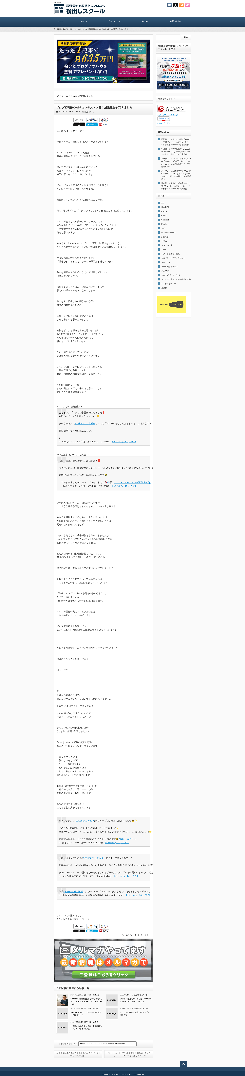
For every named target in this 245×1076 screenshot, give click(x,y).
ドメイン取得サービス (170, 254)
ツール (164, 250)
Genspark (165, 220)
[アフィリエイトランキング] (171, 112)
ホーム (61, 21)
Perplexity (165, 224)
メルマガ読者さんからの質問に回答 (176, 279)
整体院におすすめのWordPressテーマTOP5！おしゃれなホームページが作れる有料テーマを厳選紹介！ (176, 186)
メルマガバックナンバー (133, 935)
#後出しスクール (127, 839)
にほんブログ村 (163, 123)
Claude (164, 211)
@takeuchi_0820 (85, 423)
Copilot (164, 216)
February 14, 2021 (126, 876)
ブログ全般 (166, 262)
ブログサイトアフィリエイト (173, 258)
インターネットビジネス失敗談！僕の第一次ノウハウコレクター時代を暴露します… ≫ (129, 1054)
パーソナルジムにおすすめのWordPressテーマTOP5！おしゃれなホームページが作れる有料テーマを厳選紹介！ (176, 175)
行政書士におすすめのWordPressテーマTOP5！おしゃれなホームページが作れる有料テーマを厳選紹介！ (176, 151)
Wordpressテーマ (168, 233)
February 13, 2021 (124, 441)
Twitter (145, 21)
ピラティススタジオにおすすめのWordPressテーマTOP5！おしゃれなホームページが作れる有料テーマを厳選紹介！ (176, 163)
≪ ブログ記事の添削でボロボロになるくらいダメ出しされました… (78, 1054)
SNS (163, 228)
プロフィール (114, 21)
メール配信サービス (169, 267)
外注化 (164, 288)
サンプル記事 (166, 245)
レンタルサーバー (168, 284)
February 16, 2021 (117, 842)
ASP (163, 203)
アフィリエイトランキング (167, 115)
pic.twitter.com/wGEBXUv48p (132, 482)
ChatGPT (165, 207)
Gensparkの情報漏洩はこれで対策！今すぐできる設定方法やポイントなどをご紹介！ (86, 1001)
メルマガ (83, 21)
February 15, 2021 (124, 486)
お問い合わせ (176, 21)
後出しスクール (122, 1074)
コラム (164, 241)
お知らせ (165, 237)
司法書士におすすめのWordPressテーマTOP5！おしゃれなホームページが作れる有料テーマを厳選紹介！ (176, 142)
